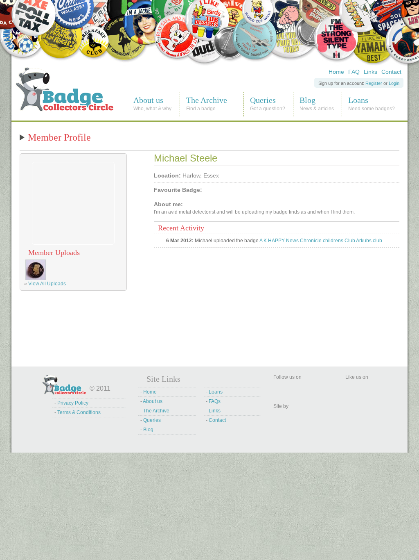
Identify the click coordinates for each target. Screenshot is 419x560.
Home (336, 71)
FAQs (215, 401)
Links (370, 71)
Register (373, 83)
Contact (391, 71)
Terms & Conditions (79, 412)
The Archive (156, 411)
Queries (152, 420)
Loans (216, 392)
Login (394, 83)
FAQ (354, 71)
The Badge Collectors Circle (47, 69)
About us (152, 401)
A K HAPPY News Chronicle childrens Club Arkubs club (320, 241)
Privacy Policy (72, 403)
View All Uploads (47, 284)
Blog (148, 430)
